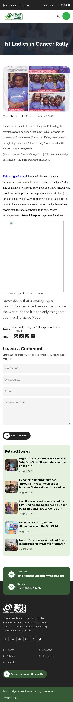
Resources (47, 656)
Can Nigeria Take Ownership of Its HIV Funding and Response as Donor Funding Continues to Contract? (43, 505)
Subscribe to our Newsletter (28, 674)
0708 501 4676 (29, 588)
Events (10, 650)
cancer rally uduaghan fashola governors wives (36, 327)
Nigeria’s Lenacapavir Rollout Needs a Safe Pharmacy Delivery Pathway (43, 542)
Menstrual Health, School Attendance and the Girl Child (38, 524)
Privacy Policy (10, 698)
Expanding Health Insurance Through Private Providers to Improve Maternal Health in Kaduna (42, 483)
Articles (11, 656)
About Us (47, 650)
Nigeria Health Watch (21, 116)
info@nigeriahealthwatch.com (40, 575)
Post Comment (19, 435)
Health (18, 330)
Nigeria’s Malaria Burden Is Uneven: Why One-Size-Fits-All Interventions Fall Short (43, 462)
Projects (11, 662)
